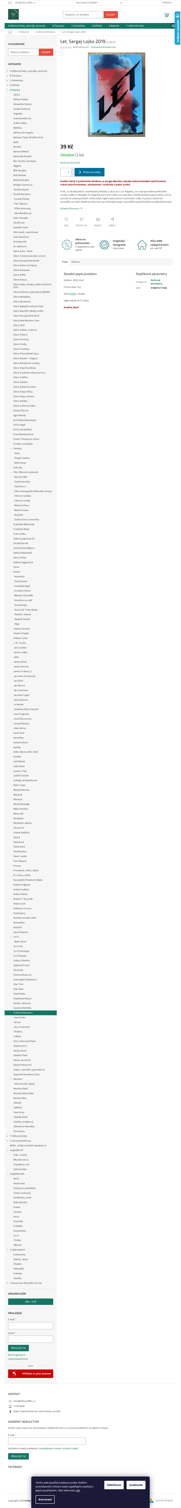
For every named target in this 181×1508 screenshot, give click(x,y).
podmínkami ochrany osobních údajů (59, 1448)
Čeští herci (20, 486)
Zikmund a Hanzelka (23, 1126)
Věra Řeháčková (22, 213)
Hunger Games (22, 458)
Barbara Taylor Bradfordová (28, 137)
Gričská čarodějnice (23, 548)
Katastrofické (20, 742)
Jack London (20, 648)
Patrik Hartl (19, 847)
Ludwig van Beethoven (25, 780)
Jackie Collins (20, 652)
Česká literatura (21, 194)
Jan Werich (19, 685)
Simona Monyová (22, 975)
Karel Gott (18, 733)
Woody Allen (20, 1098)
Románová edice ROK (24, 918)
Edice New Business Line (26, 320)
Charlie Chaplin (21, 633)
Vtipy (17, 624)
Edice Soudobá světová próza (29, 373)
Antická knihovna (22, 118)
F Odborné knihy (18, 1136)
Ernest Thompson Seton (26, 439)
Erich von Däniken (22, 429)
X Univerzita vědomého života (25, 1283)
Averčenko (20, 1017)
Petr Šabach (20, 204)
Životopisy (19, 1131)
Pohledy (17, 1273)
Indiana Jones (20, 638)
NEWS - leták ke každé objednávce (28, 1145)
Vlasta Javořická (22, 1060)
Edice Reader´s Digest (25, 358)
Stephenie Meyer (22, 998)
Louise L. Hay (20, 771)
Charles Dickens (21, 629)
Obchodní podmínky (87, 2)
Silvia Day (18, 970)
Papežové (18, 842)
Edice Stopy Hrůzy (23, 391)
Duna (16, 453)
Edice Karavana (21, 270)
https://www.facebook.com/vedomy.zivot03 (36, 1411)
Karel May (18, 738)
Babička (17, 128)
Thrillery (17, 1031)
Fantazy (17, 448)
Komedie (18, 1221)
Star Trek (18, 984)
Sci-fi (16, 937)
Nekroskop (20, 463)
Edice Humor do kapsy (25, 265)
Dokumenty (19, 1254)
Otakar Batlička (21, 832)
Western (17, 1079)
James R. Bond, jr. (22, 671)
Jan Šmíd (18, 681)
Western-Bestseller (23, 1093)
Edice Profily (20, 344)
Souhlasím (136, 1485)
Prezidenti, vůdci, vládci (26, 870)
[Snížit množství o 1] (73, 174)
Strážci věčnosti (22, 1003)
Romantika (19, 922)
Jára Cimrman (20, 690)
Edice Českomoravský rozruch (29, 256)
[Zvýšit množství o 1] (73, 170)
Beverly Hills (20, 477)
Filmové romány (22, 496)
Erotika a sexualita (23, 444)
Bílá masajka (19, 170)
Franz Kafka (19, 534)
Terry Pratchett (21, 1027)
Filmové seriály (22, 500)
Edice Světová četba (24, 406)
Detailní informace (69, 208)
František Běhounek (23, 524)
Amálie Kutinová (21, 109)
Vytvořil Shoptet (164, 1501)
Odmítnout (114, 1485)
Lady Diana (19, 766)
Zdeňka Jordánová (23, 1122)
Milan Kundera (20, 809)
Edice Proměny (21, 349)
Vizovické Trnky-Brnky (26, 610)
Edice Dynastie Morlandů (26, 261)
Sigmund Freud (21, 965)
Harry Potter (20, 557)
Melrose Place (21, 505)
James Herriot (20, 666)
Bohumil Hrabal (21, 180)
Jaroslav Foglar (21, 695)
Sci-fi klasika (20, 956)
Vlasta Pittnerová (22, 1065)
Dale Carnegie (20, 218)
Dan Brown (19, 223)
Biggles (17, 166)
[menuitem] (27, 26)
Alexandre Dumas (22, 104)
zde (78, 1490)
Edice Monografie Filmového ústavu (33, 491)
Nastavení (45, 1499)
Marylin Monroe (21, 790)
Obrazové (18, 828)
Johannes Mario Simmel (25, 709)
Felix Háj (17, 467)
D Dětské (14, 85)
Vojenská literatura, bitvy (26, 1074)
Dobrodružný (20, 1202)
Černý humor (21, 581)
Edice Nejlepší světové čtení (28, 306)
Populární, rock (21, 1164)
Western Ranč (20, 1088)
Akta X (16, 95)
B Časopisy (16, 75)
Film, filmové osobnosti (25, 472)
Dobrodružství (21, 237)
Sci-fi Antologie (21, 951)
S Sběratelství (17, 1250)
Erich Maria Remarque (24, 420)
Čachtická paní (21, 189)
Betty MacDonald (22, 156)
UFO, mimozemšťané (24, 1041)
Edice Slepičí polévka (24, 368)
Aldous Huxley (20, 99)
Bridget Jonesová (22, 185)
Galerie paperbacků (23, 539)
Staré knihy (19, 994)
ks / (30, 1301)
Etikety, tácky (20, 1259)
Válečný (17, 1245)
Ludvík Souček (21, 775)
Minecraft (18, 813)
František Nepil (21, 529)
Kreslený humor (22, 591)
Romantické (19, 1231)
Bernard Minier (21, 151)
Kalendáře (18, 1269)
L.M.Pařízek (19, 761)
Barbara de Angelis (23, 132)
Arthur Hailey (20, 123)
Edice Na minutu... (22, 301)
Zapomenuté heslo (18, 1359)
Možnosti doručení (70, 163)
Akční (16, 1178)
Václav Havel (20, 1051)
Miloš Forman (21, 510)
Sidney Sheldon (21, 960)
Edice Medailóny (22, 297)
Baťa (15, 142)
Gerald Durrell (20, 543)
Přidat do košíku (92, 172)
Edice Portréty (21, 339)
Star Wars (18, 989)
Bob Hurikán (19, 175)
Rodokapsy (19, 913)
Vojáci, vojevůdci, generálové (29, 1070)
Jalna (16, 657)
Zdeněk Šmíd (20, 1117)
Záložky (17, 1278)
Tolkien (17, 1036)
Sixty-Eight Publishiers (25, 979)
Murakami (18, 818)
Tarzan (17, 1022)
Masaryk (17, 795)
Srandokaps (20, 605)
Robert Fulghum (21, 885)
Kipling (17, 747)
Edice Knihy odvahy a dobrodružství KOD (32, 286)
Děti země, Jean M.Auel (25, 232)
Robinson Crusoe (22, 908)
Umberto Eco (20, 1046)
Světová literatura (23, 1013)
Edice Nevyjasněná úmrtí (26, 316)
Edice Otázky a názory (25, 330)
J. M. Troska (19, 643)
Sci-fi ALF (18, 946)
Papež (16, 837)
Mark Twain (19, 785)
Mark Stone (20, 941)
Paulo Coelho (20, 856)
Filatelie (17, 1264)
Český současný (22, 1193)
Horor (16, 567)
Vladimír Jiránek (22, 614)
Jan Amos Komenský (24, 676)
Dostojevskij (20, 241)
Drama (16, 1207)
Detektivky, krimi (22, 1197)
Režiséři (18, 515)
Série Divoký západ (24, 1084)
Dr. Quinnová (20, 246)
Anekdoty (19, 576)
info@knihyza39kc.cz (24, 1401)
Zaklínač (17, 1107)
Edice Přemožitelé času (25, 353)
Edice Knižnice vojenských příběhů (31, 292)
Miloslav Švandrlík (23, 595)
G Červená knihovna (20, 1141)
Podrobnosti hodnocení (103, 47)
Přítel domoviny (22, 208)
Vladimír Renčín (22, 619)
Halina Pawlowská (22, 553)
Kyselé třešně (21, 199)
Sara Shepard (20, 932)
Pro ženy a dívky (22, 875)
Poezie (17, 866)
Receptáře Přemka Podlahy (27, 880)
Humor (16, 572)
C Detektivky (16, 80)
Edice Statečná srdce (24, 387)
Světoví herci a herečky (26, 519)
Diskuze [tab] (76, 262)
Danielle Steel (20, 227)
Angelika (17, 114)
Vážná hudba (20, 1169)
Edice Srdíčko (20, 377)
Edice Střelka (20, 401)
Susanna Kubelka (22, 1008)
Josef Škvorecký (22, 719)
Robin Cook (19, 904)
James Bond (20, 662)
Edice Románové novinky (26, 363)
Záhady (17, 1103)
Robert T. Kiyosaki (23, 899)
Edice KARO (19, 275)
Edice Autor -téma (22, 251)
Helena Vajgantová (23, 562)
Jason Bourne (20, 700)
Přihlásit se (18, 1347)
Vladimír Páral (20, 1055)
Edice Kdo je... (20, 280)
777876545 (19, 1406)
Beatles (17, 147)
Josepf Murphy (21, 723)
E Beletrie (15, 90)
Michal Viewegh (21, 804)
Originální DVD (17, 1174)
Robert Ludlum (21, 889)
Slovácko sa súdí (23, 600)
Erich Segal (19, 425)
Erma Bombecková (23, 434)
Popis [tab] (65, 262)
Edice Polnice (20, 335)
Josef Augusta (21, 714)
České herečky (22, 482)
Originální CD (16, 1150)
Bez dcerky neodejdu (24, 161)
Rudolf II (17, 927)
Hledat (110, 14)
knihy (73, 294)
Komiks (17, 757)
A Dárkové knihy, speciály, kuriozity (28, 71)
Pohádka (18, 1226)
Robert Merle (20, 894)
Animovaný (19, 1183)
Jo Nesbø (18, 704)
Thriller (17, 1240)
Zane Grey (18, 1112)
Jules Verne (19, 728)
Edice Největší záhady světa (28, 311)
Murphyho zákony (22, 823)
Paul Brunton (20, 851)
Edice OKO (19, 325)
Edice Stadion (20, 382)
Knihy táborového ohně (25, 752)
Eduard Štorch (20, 410)
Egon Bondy (19, 415)
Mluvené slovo (21, 1160)
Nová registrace (16, 1355)
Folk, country (20, 1155)
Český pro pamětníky (24, 1188)
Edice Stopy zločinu (23, 396)
